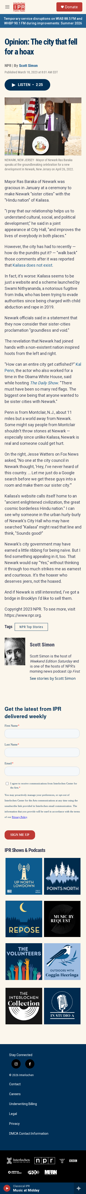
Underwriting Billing (23, 1104)
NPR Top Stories (31, 627)
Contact (15, 1084)
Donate (71, 7)
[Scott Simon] (15, 651)
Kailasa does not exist (32, 265)
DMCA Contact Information (28, 1133)
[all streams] (80, 1188)
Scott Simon (28, 65)
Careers (15, 1094)
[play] (7, 1188)
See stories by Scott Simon (53, 678)
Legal (13, 1114)
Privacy (14, 1123)
